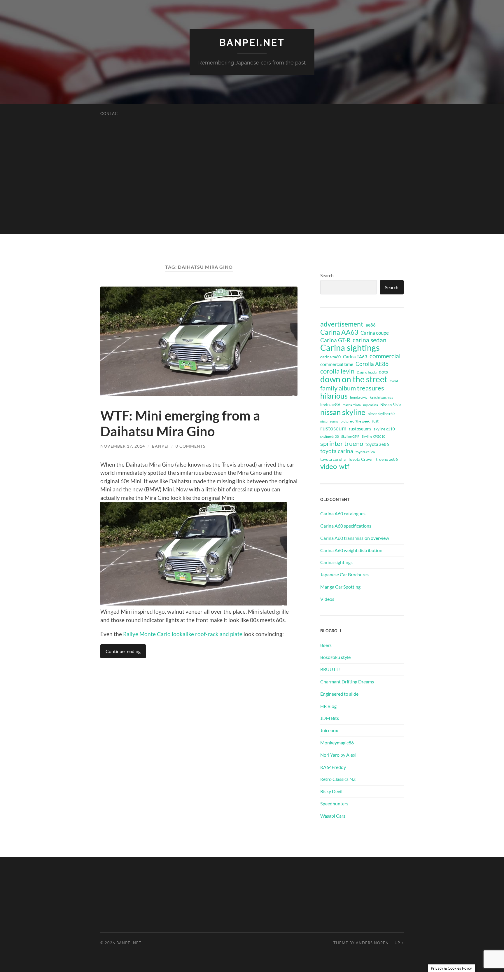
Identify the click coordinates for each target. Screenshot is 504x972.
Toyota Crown (361, 459)
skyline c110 (384, 429)
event (394, 381)
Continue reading (123, 651)
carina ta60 (330, 356)
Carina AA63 (339, 332)
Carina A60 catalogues (342, 513)
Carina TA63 (355, 356)
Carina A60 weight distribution (351, 550)
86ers (326, 645)
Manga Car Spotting (340, 586)
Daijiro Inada (367, 372)
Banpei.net (252, 42)
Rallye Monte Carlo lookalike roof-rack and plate (182, 634)
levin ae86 (330, 404)
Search (327, 275)
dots (383, 371)
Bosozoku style (335, 657)
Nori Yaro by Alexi (338, 755)
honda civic (359, 397)
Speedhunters (334, 803)
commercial (385, 356)
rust (375, 421)
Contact (110, 113)
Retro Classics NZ (338, 779)
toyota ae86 (377, 444)
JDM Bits (329, 718)
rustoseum (333, 428)
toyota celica (365, 452)
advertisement (341, 324)
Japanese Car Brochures (344, 574)
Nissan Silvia (390, 404)
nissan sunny (329, 421)
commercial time (336, 364)
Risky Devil (331, 791)
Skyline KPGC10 (373, 436)
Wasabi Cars (332, 816)
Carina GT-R (335, 340)
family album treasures (352, 388)
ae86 (371, 324)
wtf (344, 466)
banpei (160, 446)
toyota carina (336, 451)
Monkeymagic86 (337, 742)
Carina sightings (350, 347)
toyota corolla (333, 459)
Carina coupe (374, 333)
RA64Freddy (333, 767)
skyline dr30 (329, 436)
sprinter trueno (341, 443)
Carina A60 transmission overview (354, 538)
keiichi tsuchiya (381, 397)
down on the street (353, 379)
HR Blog (328, 706)
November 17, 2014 (122, 446)
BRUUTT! (330, 669)
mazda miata (352, 405)
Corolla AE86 (372, 363)
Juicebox (329, 730)
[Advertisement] (252, 193)
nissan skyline (342, 412)
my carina (370, 405)
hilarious (334, 395)
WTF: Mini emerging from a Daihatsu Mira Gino (180, 423)
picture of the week (355, 421)
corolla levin (337, 371)
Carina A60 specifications (345, 525)
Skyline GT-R (350, 436)
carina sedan (369, 339)
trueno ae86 (387, 459)
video (328, 466)
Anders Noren (372, 942)
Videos (327, 599)
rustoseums (360, 428)
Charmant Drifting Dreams (347, 681)
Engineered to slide (339, 694)
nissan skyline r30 (381, 413)
